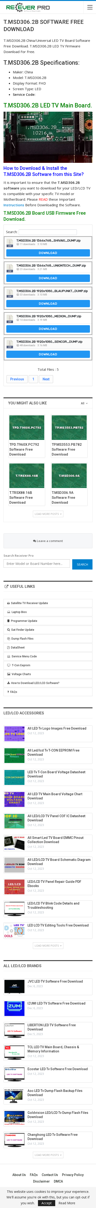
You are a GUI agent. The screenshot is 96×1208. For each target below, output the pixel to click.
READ (43, 199)
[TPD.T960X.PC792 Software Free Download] (26, 427)
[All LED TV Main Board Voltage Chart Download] (14, 799)
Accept (46, 1203)
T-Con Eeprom (21, 665)
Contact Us (50, 1175)
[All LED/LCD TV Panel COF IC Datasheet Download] (14, 821)
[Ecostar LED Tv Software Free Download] (14, 1074)
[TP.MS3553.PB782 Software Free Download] (69, 427)
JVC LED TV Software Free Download (55, 981)
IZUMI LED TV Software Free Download (56, 1003)
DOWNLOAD (48, 253)
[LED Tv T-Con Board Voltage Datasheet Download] (14, 777)
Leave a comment (49, 541)
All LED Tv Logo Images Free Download (56, 728)
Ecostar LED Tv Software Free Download (57, 1069)
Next (46, 379)
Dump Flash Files (22, 638)
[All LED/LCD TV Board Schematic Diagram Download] (14, 865)
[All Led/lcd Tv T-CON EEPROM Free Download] (14, 755)
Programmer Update (24, 621)
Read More (66, 1203)
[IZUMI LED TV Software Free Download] (14, 1008)
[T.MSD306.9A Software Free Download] (69, 475)
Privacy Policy (73, 1175)
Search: (11, 231)
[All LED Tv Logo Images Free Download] (14, 733)
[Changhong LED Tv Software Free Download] (14, 1140)
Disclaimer (41, 1181)
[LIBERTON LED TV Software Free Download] (14, 1030)
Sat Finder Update (22, 629)
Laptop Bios (19, 612)
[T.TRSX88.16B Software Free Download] (26, 475)
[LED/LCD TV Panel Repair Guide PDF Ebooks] (14, 887)
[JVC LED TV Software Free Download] (14, 986)
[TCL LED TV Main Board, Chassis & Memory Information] (14, 1052)
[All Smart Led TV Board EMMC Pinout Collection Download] (14, 843)
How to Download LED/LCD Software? (35, 683)
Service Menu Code (24, 656)
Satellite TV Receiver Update (29, 603)
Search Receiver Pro (18, 555)
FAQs (13, 692)
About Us (19, 1175)
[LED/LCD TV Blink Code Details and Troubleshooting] (14, 908)
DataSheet (18, 647)
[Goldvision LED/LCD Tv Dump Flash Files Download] (14, 1118)
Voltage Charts (21, 674)
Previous (17, 379)
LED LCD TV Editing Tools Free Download (58, 925)
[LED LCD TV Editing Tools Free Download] (14, 930)
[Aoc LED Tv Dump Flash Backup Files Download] (14, 1096)
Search (82, 564)
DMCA (58, 1181)
